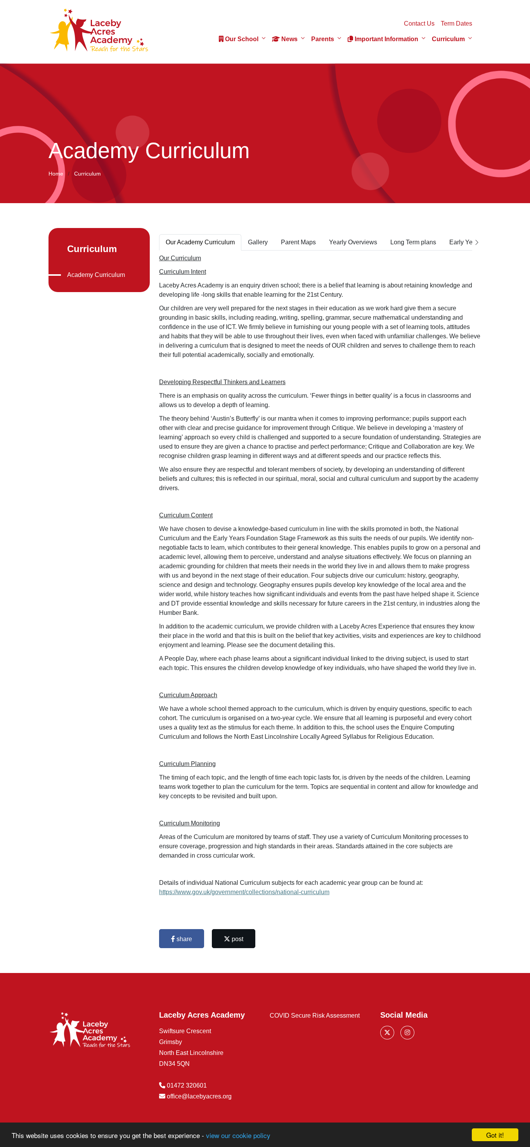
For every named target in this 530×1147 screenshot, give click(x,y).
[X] (387, 1032)
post (236, 939)
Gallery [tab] (258, 242)
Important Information (385, 39)
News (289, 39)
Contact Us (419, 23)
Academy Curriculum (96, 275)
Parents (322, 39)
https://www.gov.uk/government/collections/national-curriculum (244, 892)
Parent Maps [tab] (298, 242)
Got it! (495, 1135)
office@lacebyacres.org (199, 1096)
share (183, 939)
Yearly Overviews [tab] (353, 242)
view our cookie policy (238, 1135)
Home (55, 174)
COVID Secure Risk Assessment (315, 1015)
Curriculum (448, 39)
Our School (240, 39)
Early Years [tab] (465, 242)
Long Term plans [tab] (413, 242)
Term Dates (456, 23)
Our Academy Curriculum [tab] (200, 242)
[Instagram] (407, 1032)
